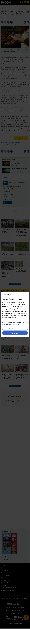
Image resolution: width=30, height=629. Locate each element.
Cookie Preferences (15, 329)
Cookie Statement (15, 324)
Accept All (15, 333)
